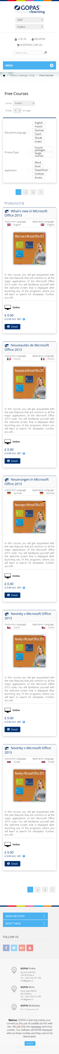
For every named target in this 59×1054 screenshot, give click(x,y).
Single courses (39, 154)
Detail (14, 326)
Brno (27, 987)
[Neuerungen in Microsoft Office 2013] (29, 517)
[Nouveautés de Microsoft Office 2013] (29, 383)
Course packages (40, 149)
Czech (38, 134)
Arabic (38, 141)
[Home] (4, 75)
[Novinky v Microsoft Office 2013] (29, 651)
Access (38, 177)
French (38, 126)
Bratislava (30, 1005)
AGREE (30, 1043)
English (39, 123)
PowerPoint (41, 170)
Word (38, 162)
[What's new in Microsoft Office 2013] (29, 248)
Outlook (39, 174)
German (39, 130)
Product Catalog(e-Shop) (22, 75)
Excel (37, 166)
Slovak (38, 138)
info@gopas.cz (26, 980)
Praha (27, 968)
